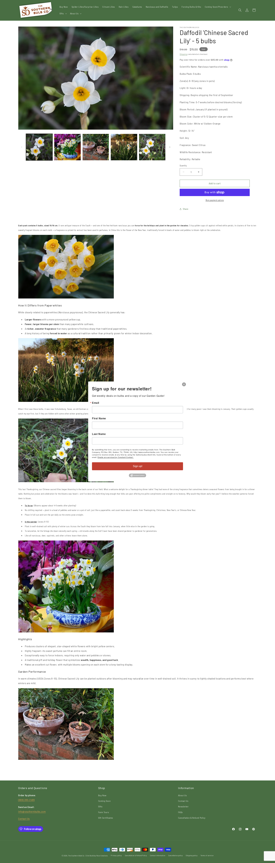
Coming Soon (104, 801)
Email (95, 403)
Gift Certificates (105, 817)
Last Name (99, 434)
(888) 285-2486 (26, 799)
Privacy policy (116, 855)
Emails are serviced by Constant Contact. (116, 457)
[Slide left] (21, 147)
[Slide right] (169, 147)
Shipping (183, 54)
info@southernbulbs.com (32, 811)
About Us (182, 795)
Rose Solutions (102, 856)
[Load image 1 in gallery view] (39, 147)
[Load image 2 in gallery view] (67, 147)
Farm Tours (103, 812)
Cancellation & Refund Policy (191, 817)
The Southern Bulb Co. (76, 856)
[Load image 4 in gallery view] (124, 147)
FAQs (180, 812)
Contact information (157, 855)
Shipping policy (192, 855)
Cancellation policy (175, 855)
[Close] (184, 384)
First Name (99, 418)
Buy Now (102, 795)
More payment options (215, 200)
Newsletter (183, 806)
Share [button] (185, 209)
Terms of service (207, 855)
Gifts (100, 806)
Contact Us (24, 818)
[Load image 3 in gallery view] (95, 147)
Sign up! (137, 466)
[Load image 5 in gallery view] (152, 147)
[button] (217, 6)
